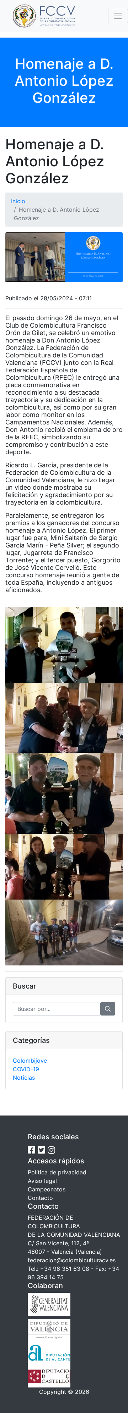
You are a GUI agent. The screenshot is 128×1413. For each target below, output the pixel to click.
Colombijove (30, 1060)
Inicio (18, 201)
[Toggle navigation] (118, 16)
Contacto (40, 1197)
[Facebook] (31, 1150)
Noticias (24, 1077)
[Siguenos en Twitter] (41, 1150)
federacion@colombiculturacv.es (72, 1260)
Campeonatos (46, 1189)
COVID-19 (26, 1069)
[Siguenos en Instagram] (51, 1150)
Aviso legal (42, 1180)
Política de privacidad (57, 1172)
